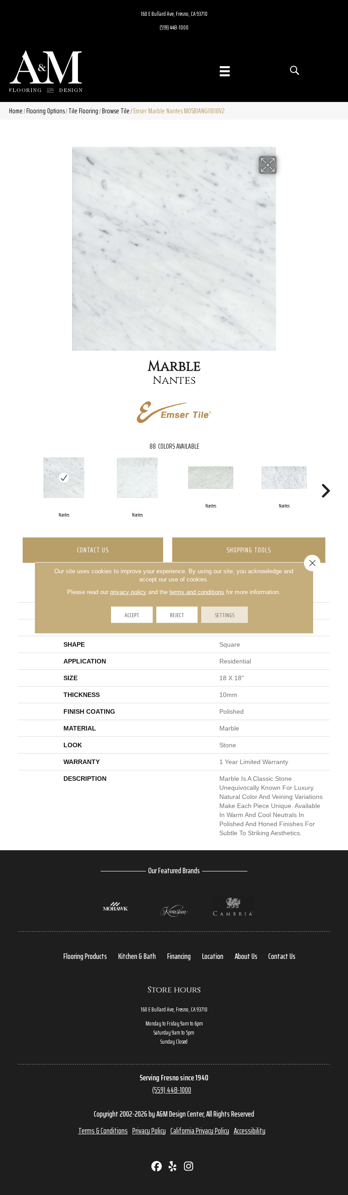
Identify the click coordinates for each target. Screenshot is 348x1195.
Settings (224, 614)
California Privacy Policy (199, 1131)
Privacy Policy (149, 1131)
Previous (22, 477)
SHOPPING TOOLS (249, 550)
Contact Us (93, 550)
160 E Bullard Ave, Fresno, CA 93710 (174, 14)
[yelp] (172, 1167)
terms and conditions (196, 591)
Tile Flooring (83, 110)
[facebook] (157, 1167)
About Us (246, 956)
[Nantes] (64, 477)
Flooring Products (85, 956)
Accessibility (250, 1131)
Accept (132, 614)
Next (325, 477)
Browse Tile (116, 110)
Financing (179, 956)
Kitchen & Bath (137, 956)
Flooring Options (45, 110)
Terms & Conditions (103, 1131)
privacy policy (128, 591)
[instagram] (188, 1167)
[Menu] (224, 71)
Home (16, 110)
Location (212, 956)
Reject (177, 614)
